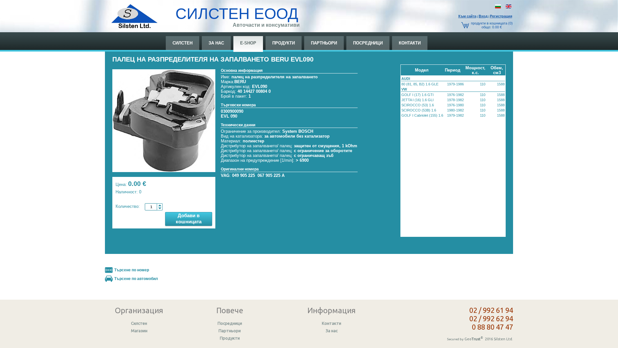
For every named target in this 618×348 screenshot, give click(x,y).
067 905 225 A (271, 175)
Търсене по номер (131, 270)
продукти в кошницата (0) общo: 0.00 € (492, 25)
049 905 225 (243, 175)
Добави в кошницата (188, 218)
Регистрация (501, 16)
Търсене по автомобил (136, 278)
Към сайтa (467, 16)
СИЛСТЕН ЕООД (236, 13)
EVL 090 (229, 116)
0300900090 (232, 111)
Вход (483, 16)
